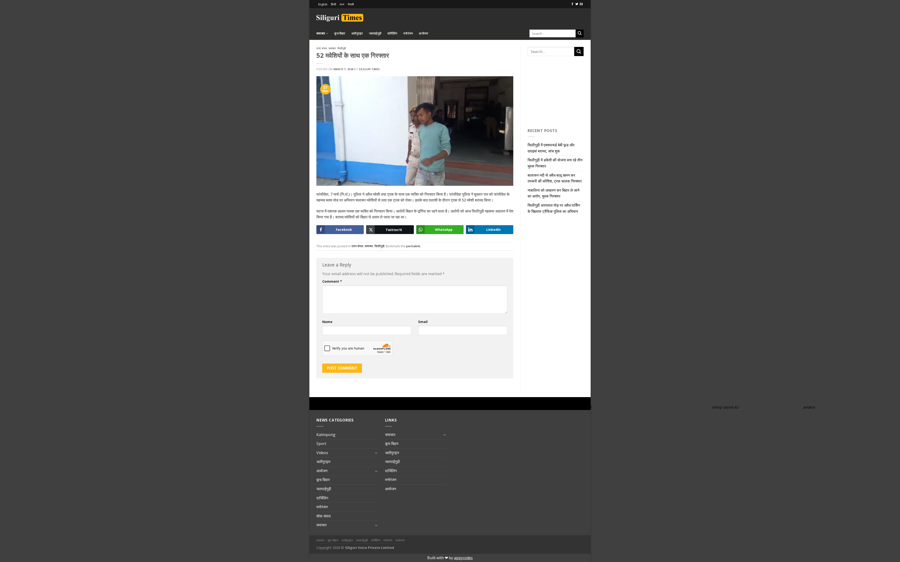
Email (423, 321)
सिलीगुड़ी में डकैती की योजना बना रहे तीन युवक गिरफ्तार (555, 163)
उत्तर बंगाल (321, 48)
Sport (321, 443)
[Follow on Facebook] (572, 4)
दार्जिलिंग (392, 33)
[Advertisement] (529, 17)
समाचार (320, 33)
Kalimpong (325, 434)
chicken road (580, 407)
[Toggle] (376, 453)
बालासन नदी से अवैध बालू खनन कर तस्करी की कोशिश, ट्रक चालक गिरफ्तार (555, 178)
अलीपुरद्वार (357, 33)
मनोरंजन (408, 33)
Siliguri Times (369, 69)
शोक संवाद (323, 516)
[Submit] (580, 34)
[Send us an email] (581, 4)
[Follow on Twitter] (576, 4)
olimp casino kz (725, 407)
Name (327, 321)
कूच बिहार (339, 33)
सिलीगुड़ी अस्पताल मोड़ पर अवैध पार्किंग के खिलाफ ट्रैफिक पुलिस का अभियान (554, 208)
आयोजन (423, 33)
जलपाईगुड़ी (375, 33)
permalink (413, 246)
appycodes (463, 557)
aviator (809, 407)
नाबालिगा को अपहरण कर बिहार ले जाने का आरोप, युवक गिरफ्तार (553, 193)
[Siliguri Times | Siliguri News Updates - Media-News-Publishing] (339, 18)
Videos (322, 452)
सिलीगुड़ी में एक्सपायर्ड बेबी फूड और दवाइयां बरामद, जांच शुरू (551, 148)
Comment (332, 281)
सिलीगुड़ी (342, 48)
